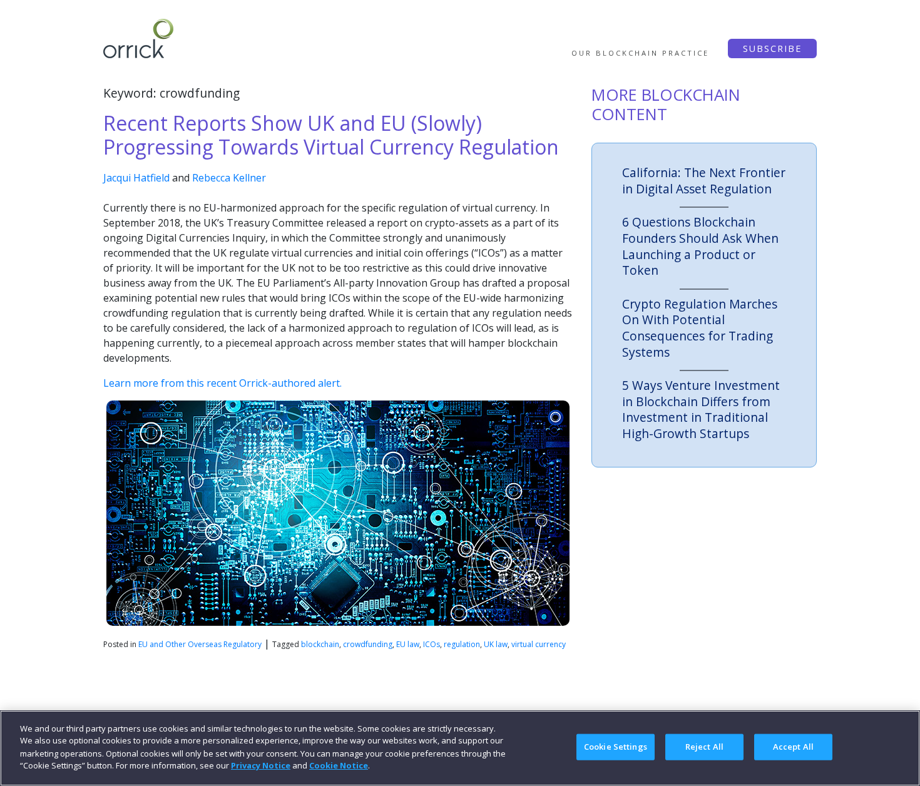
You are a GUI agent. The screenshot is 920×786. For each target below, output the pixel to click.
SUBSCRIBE (772, 48)
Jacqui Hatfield (136, 178)
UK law (496, 644)
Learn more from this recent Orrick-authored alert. (222, 383)
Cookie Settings (615, 746)
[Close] (900, 746)
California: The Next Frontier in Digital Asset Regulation (703, 180)
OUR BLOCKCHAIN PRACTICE (640, 53)
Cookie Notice (338, 764)
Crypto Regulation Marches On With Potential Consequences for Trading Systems (699, 327)
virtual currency (538, 644)
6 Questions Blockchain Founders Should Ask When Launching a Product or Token (700, 245)
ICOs (431, 644)
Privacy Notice (260, 764)
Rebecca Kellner (229, 178)
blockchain (320, 644)
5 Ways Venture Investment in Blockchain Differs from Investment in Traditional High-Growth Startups (701, 409)
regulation (462, 644)
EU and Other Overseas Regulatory (200, 644)
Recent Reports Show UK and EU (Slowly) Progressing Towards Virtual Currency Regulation (331, 135)
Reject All (704, 746)
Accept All (793, 746)
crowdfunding (367, 644)
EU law (407, 644)
